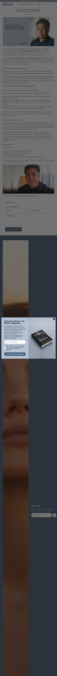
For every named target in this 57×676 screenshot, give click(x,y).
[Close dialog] (54, 319)
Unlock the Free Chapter (14, 354)
